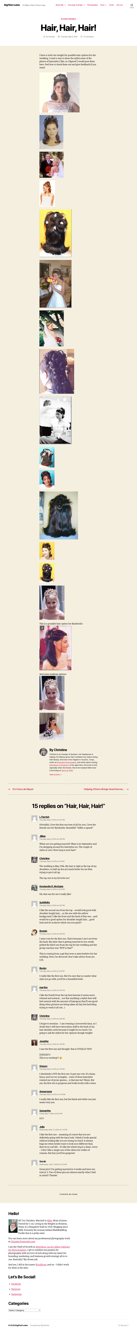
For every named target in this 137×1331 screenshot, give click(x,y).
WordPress (40, 1264)
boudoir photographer (67, 762)
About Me (59, 5)
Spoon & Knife (67, 770)
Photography (92, 5)
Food (102, 5)
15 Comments (88, 37)
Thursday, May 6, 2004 (69, 37)
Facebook (16, 1284)
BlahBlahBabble (68, 19)
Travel (111, 5)
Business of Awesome (60, 765)
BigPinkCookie (12, 5)
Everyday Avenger (75, 5)
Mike (49, 1220)
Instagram (16, 1294)
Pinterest (15, 1289)
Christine (51, 37)
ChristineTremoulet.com (23, 1241)
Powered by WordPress (39, 1325)
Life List (119, 5)
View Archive (55, 775)
